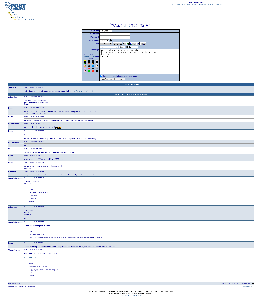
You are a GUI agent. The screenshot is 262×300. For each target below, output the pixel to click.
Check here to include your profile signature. (119, 76)
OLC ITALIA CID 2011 (25, 19)
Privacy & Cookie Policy (131, 295)
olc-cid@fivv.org (30, 258)
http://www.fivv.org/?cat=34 (82, 91)
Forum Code (89, 56)
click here (126, 26)
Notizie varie (20, 17)
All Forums (15, 13)
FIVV (15, 15)
